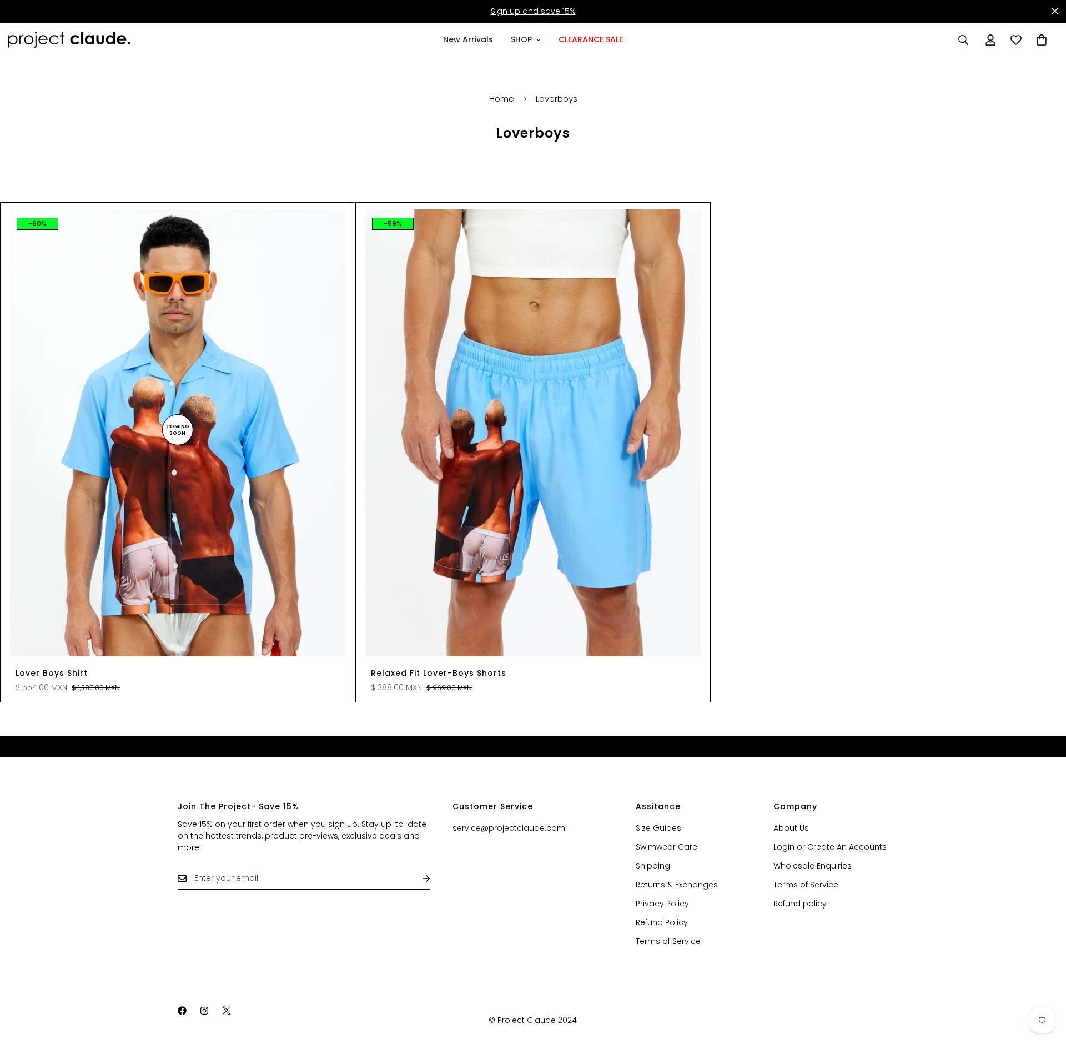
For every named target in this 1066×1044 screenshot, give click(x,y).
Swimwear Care (666, 846)
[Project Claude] (69, 39)
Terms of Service (668, 941)
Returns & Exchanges (677, 884)
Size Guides (658, 828)
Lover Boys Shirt (52, 673)
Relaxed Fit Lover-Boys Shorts (438, 673)
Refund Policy (662, 922)
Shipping (653, 865)
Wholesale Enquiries (812, 865)
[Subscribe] (417, 878)
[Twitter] (226, 1010)
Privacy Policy (662, 903)
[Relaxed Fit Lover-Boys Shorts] (533, 432)
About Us (791, 828)
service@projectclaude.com (508, 828)
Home (501, 98)
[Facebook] (182, 1010)
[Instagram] (204, 1010)
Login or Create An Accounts (830, 846)
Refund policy (800, 903)
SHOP (521, 39)
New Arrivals (468, 39)
